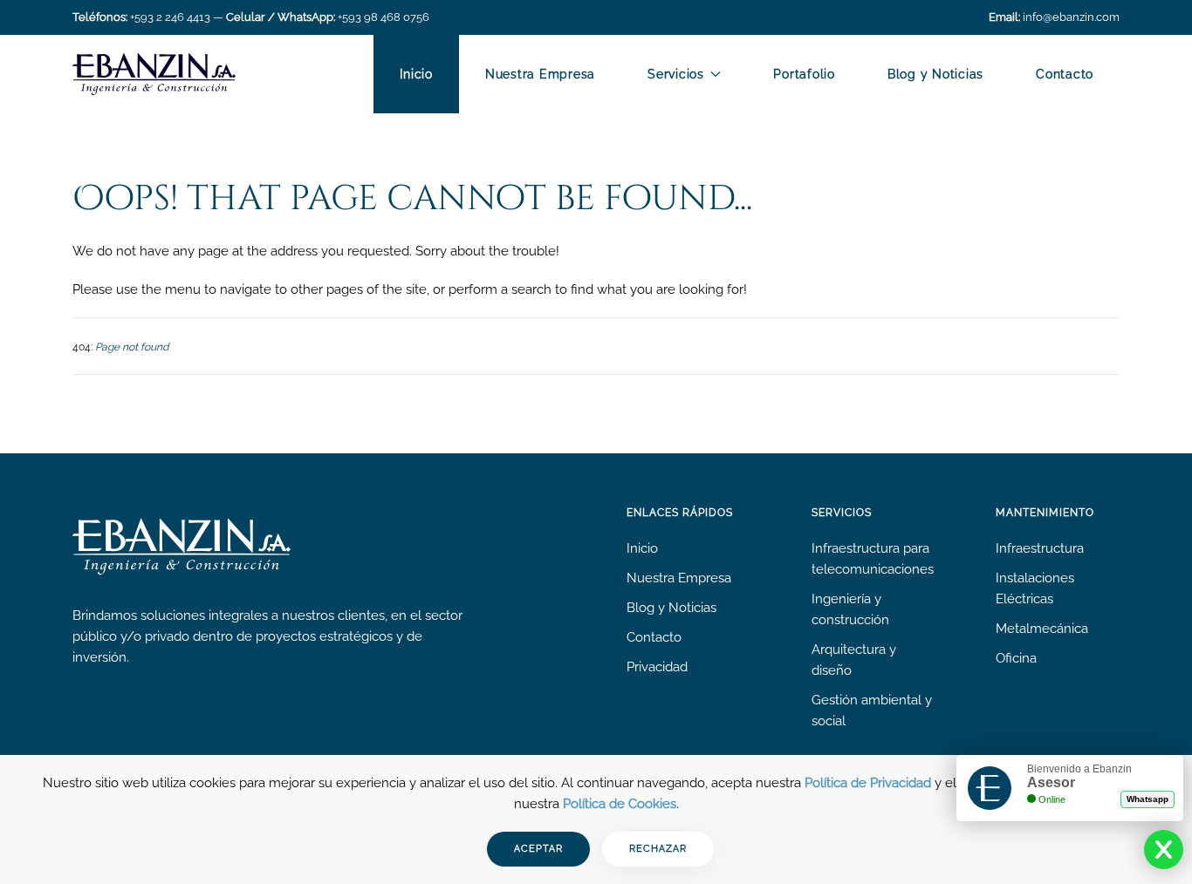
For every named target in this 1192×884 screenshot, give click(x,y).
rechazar (658, 848)
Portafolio (804, 74)
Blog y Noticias (935, 74)
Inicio (416, 74)
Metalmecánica (1042, 628)
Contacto (1064, 74)
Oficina (1016, 658)
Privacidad (657, 667)
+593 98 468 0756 (383, 17)
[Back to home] (154, 74)
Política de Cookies (619, 804)
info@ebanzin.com (1071, 17)
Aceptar (538, 848)
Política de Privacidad (868, 783)
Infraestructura (1040, 548)
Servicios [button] (675, 74)
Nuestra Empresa (540, 74)
